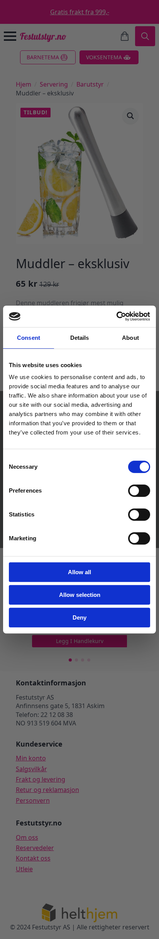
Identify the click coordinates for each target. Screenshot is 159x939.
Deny (79, 617)
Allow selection (79, 594)
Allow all (79, 572)
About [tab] (130, 337)
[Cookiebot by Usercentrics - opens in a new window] (116, 316)
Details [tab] (79, 337)
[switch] (139, 491)
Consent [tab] (28, 337)
